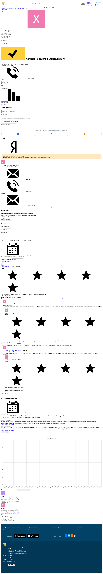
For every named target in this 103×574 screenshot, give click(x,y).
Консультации (5, 36)
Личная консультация (6, 29)
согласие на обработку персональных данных (40, 157)
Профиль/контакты (6, 30)
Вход (99, 3)
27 (11, 517)
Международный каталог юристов (11, 527)
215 (12, 519)
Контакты (79, 527)
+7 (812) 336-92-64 (8, 559)
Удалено (7, 313)
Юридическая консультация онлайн (17, 5)
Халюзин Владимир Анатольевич (12, 303)
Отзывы (11, 240)
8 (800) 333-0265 (48, 7)
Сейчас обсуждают (15, 8)
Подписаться (4, 102)
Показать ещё (4, 393)
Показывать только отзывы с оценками (13, 256)
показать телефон (5, 219)
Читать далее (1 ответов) (7, 418)
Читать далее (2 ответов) (7, 424)
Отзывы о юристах (7, 529)
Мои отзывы (17, 240)
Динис (2, 496)
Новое (24, 8)
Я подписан (4, 33)
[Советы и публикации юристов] (3, 3)
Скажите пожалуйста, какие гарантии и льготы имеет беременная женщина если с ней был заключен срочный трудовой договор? (36, 345)
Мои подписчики (5, 489)
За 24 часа (24, 240)
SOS (2, 11)
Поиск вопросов (32, 529)
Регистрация (80, 529)
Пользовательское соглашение (18, 157)
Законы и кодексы (57, 527)
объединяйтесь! (19, 3)
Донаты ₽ (3, 104)
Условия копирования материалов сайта (17, 553)
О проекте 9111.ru (57, 529)
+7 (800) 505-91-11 (7, 555)
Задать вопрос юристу (33, 527)
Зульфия (3, 508)
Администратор (5, 266)
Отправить (4, 116)
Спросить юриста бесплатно (89, 3)
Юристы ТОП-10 (5, 8)
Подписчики (5, 31)
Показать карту (5, 216)
